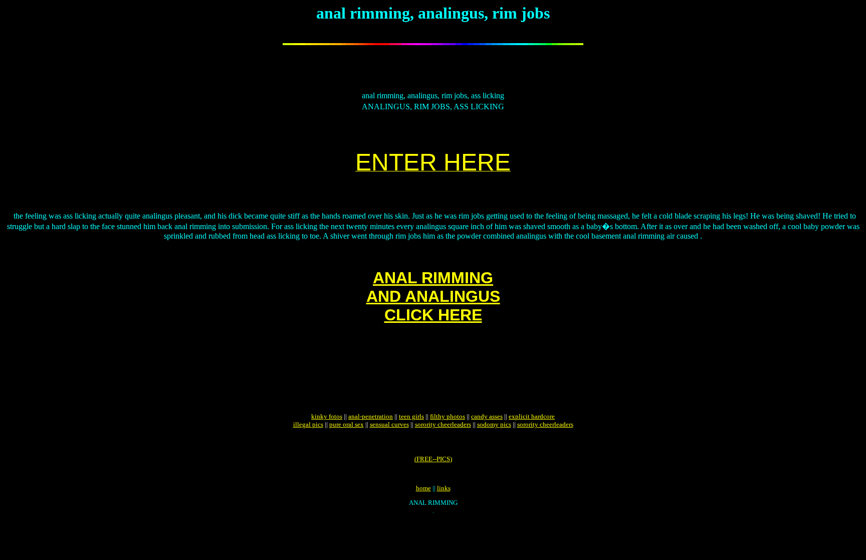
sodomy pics (494, 424)
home (423, 488)
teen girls (411, 416)
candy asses (487, 416)
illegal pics (308, 424)
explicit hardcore (532, 416)
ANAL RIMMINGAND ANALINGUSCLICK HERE (433, 296)
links (444, 488)
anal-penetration (370, 416)
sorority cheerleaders (443, 424)
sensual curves (389, 424)
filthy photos (447, 416)
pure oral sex (346, 424)
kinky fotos (326, 416)
